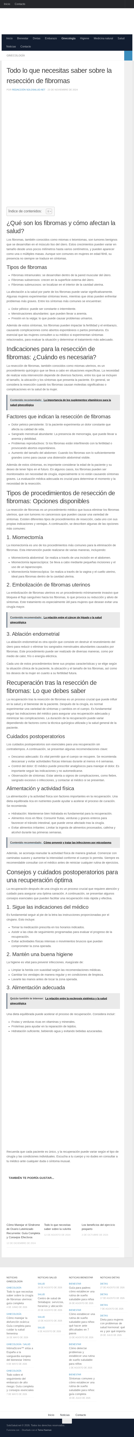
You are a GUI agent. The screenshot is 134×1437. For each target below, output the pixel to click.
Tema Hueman (44, 1430)
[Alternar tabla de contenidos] (47, 211)
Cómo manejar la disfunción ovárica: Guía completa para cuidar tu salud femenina (19, 1325)
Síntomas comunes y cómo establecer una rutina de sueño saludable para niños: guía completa (82, 1386)
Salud (121, 38)
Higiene (84, 38)
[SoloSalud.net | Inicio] (41, 21)
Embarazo (51, 38)
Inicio (7, 4)
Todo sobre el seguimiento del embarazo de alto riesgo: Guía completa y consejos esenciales (20, 1382)
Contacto (20, 4)
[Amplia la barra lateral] (128, 56)
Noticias (11, 46)
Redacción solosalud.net (28, 89)
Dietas (36, 38)
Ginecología (68, 38)
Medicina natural (103, 38)
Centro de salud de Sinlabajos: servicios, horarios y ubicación (51, 1302)
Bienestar (22, 38)
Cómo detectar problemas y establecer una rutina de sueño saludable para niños (82, 1356)
